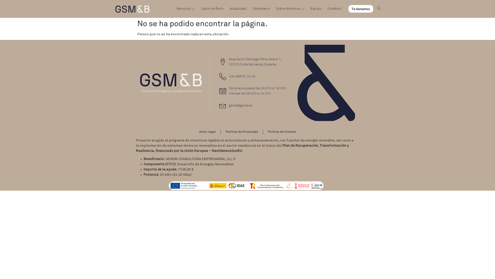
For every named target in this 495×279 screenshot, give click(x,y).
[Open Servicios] (193, 8)
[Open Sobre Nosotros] (302, 8)
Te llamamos (361, 9)
